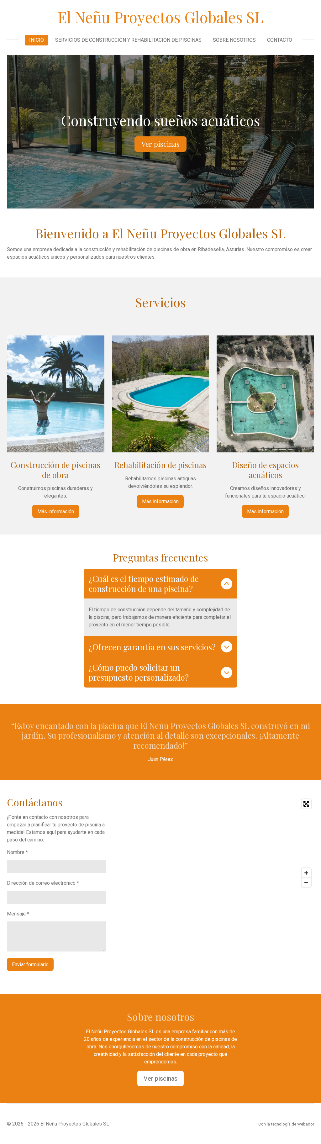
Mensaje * (18, 914)
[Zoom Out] (306, 882)
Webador (305, 1124)
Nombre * (17, 852)
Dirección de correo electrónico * (43, 883)
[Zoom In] (306, 873)
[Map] (239, 843)
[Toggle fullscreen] (306, 804)
